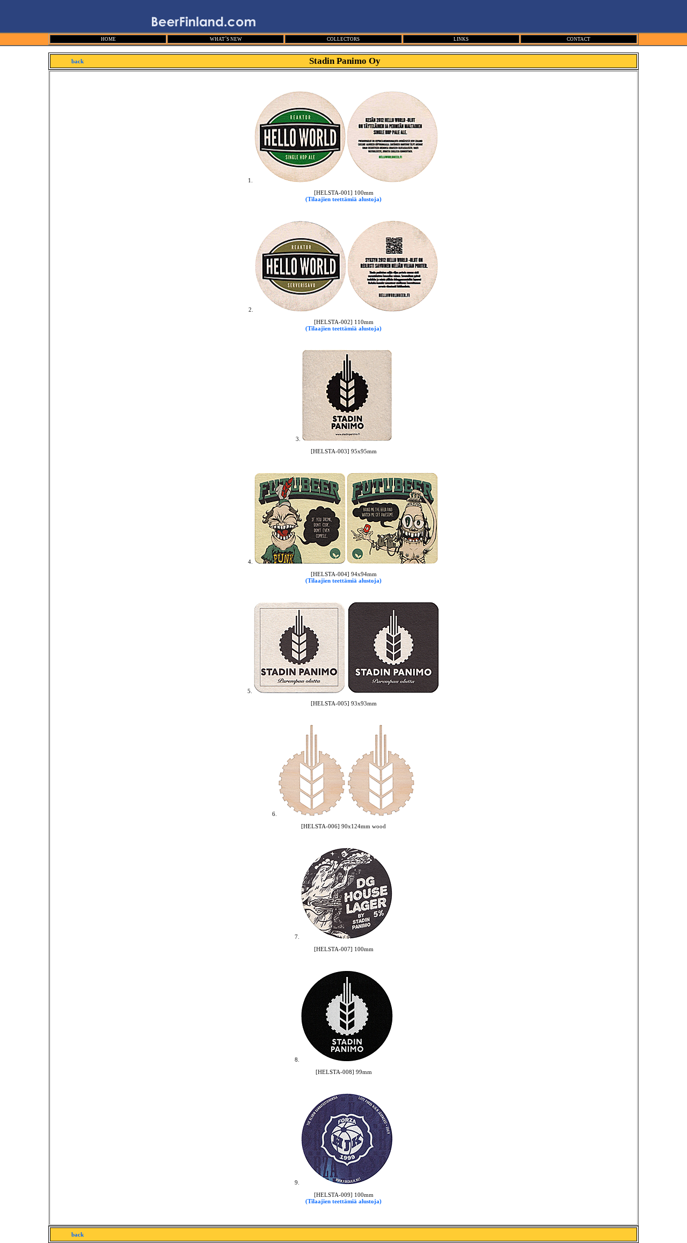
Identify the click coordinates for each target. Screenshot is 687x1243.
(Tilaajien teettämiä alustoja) (343, 199)
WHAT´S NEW (226, 39)
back (77, 61)
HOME (108, 39)
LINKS (461, 39)
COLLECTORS (343, 39)
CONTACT (578, 39)
